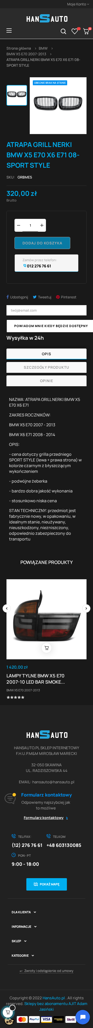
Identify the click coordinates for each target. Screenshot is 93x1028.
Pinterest (68, 297)
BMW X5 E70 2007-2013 (23, 690)
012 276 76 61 (38, 266)
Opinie (46, 380)
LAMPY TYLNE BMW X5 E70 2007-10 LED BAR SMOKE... (35, 679)
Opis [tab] (46, 353)
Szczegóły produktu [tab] (46, 367)
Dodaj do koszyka (42, 243)
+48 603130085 (64, 845)
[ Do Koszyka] (46, 648)
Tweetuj (44, 297)
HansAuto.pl (54, 998)
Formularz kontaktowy (44, 817)
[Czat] (82, 1017)
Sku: (10, 177)
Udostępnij (19, 297)
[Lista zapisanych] (75, 31)
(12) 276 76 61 (27, 845)
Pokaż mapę (49, 884)
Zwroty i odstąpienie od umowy (46, 970)
